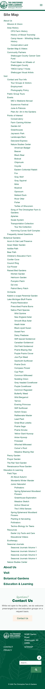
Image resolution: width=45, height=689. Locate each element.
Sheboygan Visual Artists (22, 72)
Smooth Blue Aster (23, 320)
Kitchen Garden (18, 273)
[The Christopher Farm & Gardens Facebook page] (39, 658)
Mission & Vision (14, 24)
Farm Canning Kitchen (21, 122)
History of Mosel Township (23, 34)
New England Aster (23, 317)
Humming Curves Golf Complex (25, 230)
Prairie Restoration (19, 302)
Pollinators (19, 487)
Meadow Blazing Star (24, 452)
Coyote (17, 166)
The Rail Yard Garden (17, 462)
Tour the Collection (22, 227)
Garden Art (16, 126)
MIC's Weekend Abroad (22, 100)
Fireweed (18, 441)
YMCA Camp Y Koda (20, 68)
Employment (16, 86)
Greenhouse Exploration (25, 497)
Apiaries (14, 216)
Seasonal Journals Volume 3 (24, 555)
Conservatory (17, 119)
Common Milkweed (23, 375)
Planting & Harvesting (20, 519)
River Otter (19, 198)
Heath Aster (19, 324)
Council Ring (13, 263)
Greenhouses (17, 129)
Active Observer (21, 505)
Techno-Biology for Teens (22, 526)
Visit (5, 76)
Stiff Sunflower (21, 408)
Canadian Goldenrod (23, 342)
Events (10, 97)
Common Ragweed (23, 390)
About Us (8, 20)
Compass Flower (22, 368)
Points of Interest (15, 115)
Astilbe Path (12, 248)
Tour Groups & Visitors (21, 83)
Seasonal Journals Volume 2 (24, 551)
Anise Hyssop (20, 437)
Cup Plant (18, 371)
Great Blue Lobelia (22, 422)
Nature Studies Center (21, 144)
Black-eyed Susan (22, 328)
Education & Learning (13, 470)
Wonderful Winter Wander (22, 480)
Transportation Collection (22, 223)
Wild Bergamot (21, 397)
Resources (12, 530)
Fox (16, 173)
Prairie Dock (20, 364)
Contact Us (22, 618)
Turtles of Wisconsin (23, 206)
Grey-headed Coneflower (25, 382)
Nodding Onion (21, 379)
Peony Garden (13, 455)
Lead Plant (19, 419)
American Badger (22, 147)
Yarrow (17, 401)
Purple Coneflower (22, 386)
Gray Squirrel (20, 180)
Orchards (11, 292)
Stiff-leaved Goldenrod (24, 339)
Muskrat (18, 187)
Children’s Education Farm (19, 256)
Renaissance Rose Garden (19, 466)
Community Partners (16, 52)
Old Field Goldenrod (23, 346)
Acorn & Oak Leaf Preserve (19, 241)
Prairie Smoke (20, 430)
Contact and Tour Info (17, 79)
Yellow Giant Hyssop (23, 433)
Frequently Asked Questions (20, 234)
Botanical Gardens (12, 238)
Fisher (17, 202)
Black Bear (19, 155)
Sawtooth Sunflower (23, 360)
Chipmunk (19, 162)
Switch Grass (20, 411)
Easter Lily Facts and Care (23, 533)
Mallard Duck (20, 195)
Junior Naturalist (18, 484)
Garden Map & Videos (17, 48)
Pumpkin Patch (18, 281)
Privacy (8, 650)
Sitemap (28, 647)
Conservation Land (19, 45)
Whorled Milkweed (22, 444)
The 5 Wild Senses (22, 508)
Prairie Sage (20, 426)
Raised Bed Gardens (16, 270)
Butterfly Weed (21, 393)
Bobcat (17, 158)
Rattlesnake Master (23, 415)
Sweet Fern (19, 331)
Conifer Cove (13, 259)
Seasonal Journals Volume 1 (24, 547)
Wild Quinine (20, 313)
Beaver (17, 151)
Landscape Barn (18, 137)
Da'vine (14, 284)
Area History (13, 27)
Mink (16, 184)
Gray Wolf (19, 177)
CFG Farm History (19, 31)
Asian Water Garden (16, 245)
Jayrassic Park (17, 133)
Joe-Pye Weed (21, 357)
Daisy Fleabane (21, 335)
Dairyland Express (19, 140)
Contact (8, 647)
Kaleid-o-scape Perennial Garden (22, 295)
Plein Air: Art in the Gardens (23, 111)
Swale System (17, 220)
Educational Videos (19, 537)
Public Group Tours (16, 94)
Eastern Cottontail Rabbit (25, 169)
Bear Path (11, 252)
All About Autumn (19, 477)
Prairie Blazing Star (23, 350)
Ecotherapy (12, 540)
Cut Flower (12, 266)
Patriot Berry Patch (19, 288)
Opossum (18, 191)
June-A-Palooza (18, 108)
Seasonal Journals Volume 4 (24, 558)
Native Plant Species (20, 310)
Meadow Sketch (21, 501)
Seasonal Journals (15, 544)
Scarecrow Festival (19, 104)
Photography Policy (20, 90)
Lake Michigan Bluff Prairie (19, 299)
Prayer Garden (14, 459)
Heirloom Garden (19, 277)
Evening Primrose (22, 404)
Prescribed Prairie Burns (22, 306)
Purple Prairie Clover (23, 353)
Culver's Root (20, 448)
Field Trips (12, 473)
